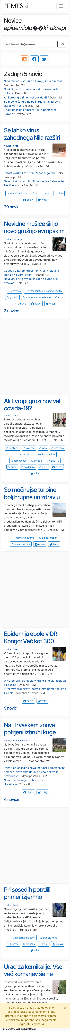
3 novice (11, 310)
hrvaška (30, 943)
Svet (15, 146)
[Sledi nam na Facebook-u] (34, 58)
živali (45, 943)
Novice (7, 146)
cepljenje (13, 447)
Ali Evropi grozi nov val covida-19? (26, 97)
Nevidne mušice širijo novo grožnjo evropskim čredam (34, 231)
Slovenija (17, 239)
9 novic (10, 708)
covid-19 (54, 460)
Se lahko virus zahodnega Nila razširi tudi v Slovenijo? (32, 137)
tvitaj (44, 199)
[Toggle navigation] (61, 6)
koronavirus (20, 460)
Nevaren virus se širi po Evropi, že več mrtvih (33, 81)
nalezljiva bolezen (25, 937)
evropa (37, 460)
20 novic (11, 206)
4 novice (11, 799)
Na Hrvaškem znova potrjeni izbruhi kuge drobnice (30, 732)
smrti (47, 193)
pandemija (23, 454)
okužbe (30, 447)
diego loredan (49, 537)
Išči (62, 44)
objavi (29, 199)
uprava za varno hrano (38, 297)
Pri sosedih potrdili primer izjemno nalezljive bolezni (27, 897)
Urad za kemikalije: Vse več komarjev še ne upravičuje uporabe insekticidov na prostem (34, 977)
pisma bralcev (22, 544)
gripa (13, 466)
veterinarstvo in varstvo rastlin (45, 290)
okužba (32, 193)
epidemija (29, 466)
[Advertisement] (35, 357)
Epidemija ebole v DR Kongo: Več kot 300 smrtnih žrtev (30, 641)
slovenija (16, 290)
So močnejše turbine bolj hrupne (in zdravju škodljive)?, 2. (32, 497)
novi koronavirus (45, 454)
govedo (13, 297)
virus (60, 193)
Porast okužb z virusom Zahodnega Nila (30, 173)
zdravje (21, 303)
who (44, 447)
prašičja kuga (49, 937)
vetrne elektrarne (24, 537)
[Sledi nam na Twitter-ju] (44, 58)
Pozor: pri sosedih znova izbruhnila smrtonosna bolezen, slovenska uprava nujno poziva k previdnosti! (34, 772)
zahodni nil (15, 193)
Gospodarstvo (20, 740)
